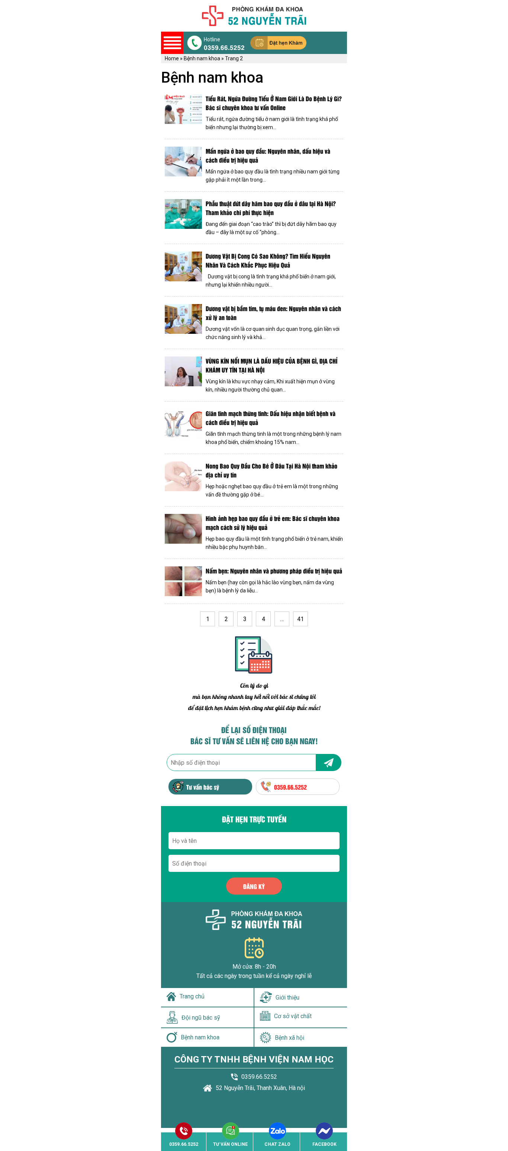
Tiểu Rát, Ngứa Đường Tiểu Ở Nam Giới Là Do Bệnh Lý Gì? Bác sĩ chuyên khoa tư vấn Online (274, 103)
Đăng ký (254, 886)
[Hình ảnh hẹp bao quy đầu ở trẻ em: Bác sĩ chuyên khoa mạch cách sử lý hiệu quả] (183, 532)
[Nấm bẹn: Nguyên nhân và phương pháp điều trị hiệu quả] (183, 581)
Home (172, 58)
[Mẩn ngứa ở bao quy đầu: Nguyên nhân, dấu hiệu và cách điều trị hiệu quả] (183, 165)
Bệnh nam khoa (202, 58)
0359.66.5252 (224, 47)
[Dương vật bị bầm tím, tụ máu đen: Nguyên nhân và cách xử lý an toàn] (183, 322)
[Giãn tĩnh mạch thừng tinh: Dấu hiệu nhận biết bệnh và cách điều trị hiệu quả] (183, 427)
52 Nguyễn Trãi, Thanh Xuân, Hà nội (260, 1087)
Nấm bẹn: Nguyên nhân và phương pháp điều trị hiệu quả (274, 570)
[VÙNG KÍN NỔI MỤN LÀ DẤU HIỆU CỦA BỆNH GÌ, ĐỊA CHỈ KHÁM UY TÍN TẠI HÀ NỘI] (183, 375)
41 (300, 619)
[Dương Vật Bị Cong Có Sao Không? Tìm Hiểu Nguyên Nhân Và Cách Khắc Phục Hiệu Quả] (183, 270)
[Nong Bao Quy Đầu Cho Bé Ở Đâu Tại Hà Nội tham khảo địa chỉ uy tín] (183, 480)
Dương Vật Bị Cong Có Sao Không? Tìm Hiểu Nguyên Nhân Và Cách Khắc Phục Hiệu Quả (268, 260)
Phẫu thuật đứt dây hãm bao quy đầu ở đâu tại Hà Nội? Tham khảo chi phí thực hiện (271, 208)
